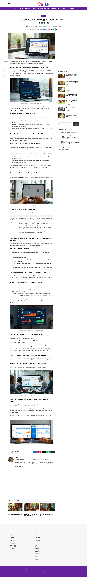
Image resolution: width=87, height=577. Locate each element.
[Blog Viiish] (43, 3)
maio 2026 (12, 537)
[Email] (4, 76)
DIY (12, 8)
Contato (65, 569)
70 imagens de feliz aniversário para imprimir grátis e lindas (72, 95)
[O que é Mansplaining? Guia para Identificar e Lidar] (61, 109)
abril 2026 (12, 538)
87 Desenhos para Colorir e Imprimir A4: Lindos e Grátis (71, 88)
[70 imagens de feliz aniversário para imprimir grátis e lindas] (61, 96)
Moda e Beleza (37, 551)
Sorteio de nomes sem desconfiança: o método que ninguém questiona (30, 514)
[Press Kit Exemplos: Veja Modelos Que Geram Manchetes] (15, 507)
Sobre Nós (50, 569)
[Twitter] (4, 67)
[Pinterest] (4, 73)
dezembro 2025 (13, 545)
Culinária (34, 8)
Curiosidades (42, 8)
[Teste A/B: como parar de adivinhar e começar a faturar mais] (47, 507)
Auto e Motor (37, 534)
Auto (16, 8)
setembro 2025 (13, 550)
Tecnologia (73, 8)
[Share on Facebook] (44, 29)
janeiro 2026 (12, 543)
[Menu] (9, 3)
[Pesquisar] (78, 3)
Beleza (21, 8)
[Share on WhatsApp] (53, 29)
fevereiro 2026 (13, 542)
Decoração (27, 8)
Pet (35, 554)
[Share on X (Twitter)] (46, 29)
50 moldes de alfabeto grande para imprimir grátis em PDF (72, 82)
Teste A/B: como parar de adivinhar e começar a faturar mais (46, 514)
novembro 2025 (13, 546)
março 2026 (12, 540)
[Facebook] (4, 64)
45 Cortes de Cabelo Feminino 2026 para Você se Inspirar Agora (72, 75)
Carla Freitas (35, 26)
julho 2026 (12, 535)
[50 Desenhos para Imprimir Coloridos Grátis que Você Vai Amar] (61, 115)
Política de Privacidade (30, 569)
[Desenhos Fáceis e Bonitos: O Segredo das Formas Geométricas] (61, 102)
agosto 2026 (12, 534)
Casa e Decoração (38, 537)
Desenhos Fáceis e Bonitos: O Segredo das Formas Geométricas (71, 101)
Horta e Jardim (37, 548)
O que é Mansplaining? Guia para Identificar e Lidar (72, 108)
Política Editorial (41, 569)
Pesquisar (60, 121)
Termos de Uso (57, 569)
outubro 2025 (12, 548)
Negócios (65, 8)
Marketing (43, 15)
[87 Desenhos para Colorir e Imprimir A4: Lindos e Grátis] (61, 89)
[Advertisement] (31, 483)
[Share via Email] (51, 29)
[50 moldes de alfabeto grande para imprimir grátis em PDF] (61, 83)
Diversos (36, 542)
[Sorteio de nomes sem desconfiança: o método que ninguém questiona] (31, 507)
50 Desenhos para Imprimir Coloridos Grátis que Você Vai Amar (72, 115)
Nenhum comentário (47, 26)
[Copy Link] (56, 29)
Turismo (36, 559)
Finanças (53, 8)
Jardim (59, 8)
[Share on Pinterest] (49, 29)
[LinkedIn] (4, 70)
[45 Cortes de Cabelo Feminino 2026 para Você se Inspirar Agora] (61, 76)
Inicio (21, 569)
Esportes (36, 545)
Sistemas (36, 556)
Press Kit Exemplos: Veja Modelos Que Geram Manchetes (15, 513)
